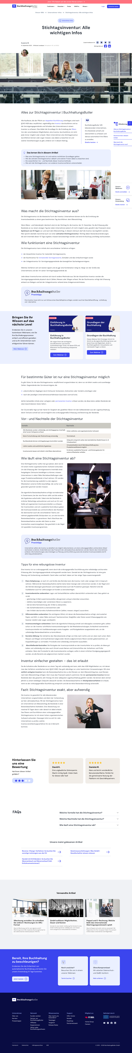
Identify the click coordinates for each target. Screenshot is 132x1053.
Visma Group (89, 1022)
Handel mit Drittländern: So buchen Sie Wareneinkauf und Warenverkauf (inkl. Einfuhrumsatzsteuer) (37, 861)
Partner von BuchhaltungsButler (36, 1019)
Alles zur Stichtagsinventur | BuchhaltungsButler (122, 130)
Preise (69, 6)
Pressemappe (16, 1021)
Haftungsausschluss (37, 1045)
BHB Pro (76, 6)
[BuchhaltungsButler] (24, 6)
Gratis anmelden (121, 192)
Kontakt (69, 1018)
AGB (47, 1045)
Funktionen (50, 6)
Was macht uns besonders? (54, 1017)
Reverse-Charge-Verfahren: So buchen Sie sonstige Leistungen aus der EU (39, 852)
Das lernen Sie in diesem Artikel (121, 137)
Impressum (15, 1045)
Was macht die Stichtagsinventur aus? (121, 143)
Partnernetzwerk (72, 1023)
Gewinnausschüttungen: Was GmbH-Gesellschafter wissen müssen (85, 852)
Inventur (58, 123)
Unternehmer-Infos (67, 20)
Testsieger (52, 1020)
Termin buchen (66, 978)
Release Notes (53, 1025)
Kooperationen (35, 1025)
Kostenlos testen (113, 6)
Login (103, 6)
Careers (87, 1024)
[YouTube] (104, 1023)
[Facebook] (111, 1023)
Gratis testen (120, 204)
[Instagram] (108, 1023)
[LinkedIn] (115, 1023)
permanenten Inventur (63, 401)
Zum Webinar (58, 355)
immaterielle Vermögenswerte (50, 258)
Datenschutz (25, 1045)
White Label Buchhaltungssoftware (37, 1028)
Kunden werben (35, 1016)
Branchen (60, 6)
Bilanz (74, 129)
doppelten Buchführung (54, 121)
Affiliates (33, 1023)
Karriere (14, 1018)
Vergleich (52, 1023)
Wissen (85, 6)
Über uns (15, 1016)
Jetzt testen (18, 979)
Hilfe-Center (71, 1016)
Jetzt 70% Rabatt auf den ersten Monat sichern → (66, 2)
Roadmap (70, 1021)
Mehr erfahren (98, 978)
